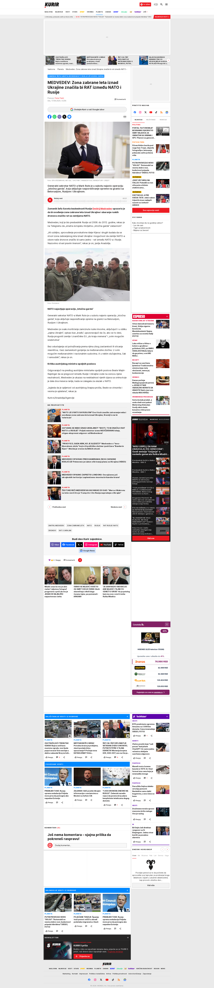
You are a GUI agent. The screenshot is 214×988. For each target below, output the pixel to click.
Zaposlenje (147, 974)
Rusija (97, 525)
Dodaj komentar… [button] (63, 845)
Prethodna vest (59, 507)
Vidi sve (150, 538)
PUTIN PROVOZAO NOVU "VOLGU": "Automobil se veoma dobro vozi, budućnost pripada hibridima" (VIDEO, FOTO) (85, 17)
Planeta (60, 69)
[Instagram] (140, 112)
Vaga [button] (167, 855)
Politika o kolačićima (97, 974)
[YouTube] (151, 112)
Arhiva (108, 974)
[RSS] (161, 112)
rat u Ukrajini (65, 530)
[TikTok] (156, 112)
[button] (120, 99)
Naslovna (51, 69)
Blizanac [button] (145, 855)
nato (89, 525)
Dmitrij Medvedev (102, 208)
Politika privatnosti (120, 974)
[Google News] (166, 112)
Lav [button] (155, 855)
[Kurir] (52, 4)
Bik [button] (139, 855)
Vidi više (151, 885)
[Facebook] (135, 112)
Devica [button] (160, 855)
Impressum (83, 974)
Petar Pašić (59, 98)
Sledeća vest (116, 507)
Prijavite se (85, 956)
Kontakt (75, 974)
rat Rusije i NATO (110, 525)
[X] (145, 112)
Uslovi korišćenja (134, 974)
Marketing (66, 974)
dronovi (52, 530)
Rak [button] (150, 855)
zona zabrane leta (75, 525)
